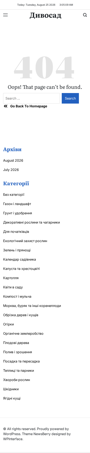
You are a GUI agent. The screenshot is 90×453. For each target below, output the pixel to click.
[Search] (85, 15)
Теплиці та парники (18, 370)
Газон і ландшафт (17, 204)
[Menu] (5, 15)
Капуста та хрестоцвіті (21, 268)
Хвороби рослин (16, 380)
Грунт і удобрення (17, 213)
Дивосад (45, 14)
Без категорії (13, 194)
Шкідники (11, 389)
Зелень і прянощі (17, 250)
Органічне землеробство (23, 333)
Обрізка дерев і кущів (20, 315)
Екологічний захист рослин (25, 241)
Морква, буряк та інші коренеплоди (32, 306)
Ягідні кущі (12, 398)
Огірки (8, 324)
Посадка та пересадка (21, 361)
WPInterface (12, 439)
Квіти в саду (13, 287)
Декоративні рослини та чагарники (31, 222)
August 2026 (13, 160)
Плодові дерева (16, 343)
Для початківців (16, 231)
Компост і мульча (17, 296)
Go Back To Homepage (28, 106)
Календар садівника (19, 259)
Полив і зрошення (17, 352)
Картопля (11, 278)
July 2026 (11, 170)
